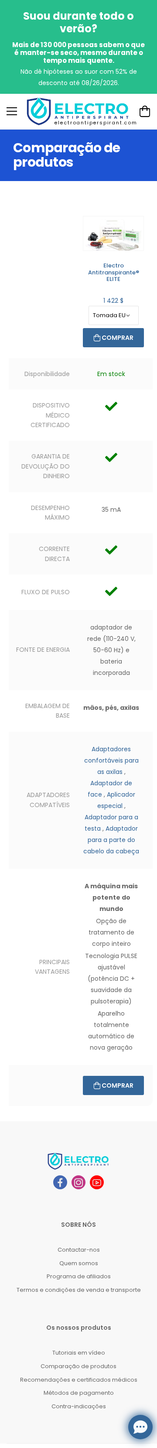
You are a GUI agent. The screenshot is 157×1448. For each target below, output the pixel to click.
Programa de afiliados (79, 1276)
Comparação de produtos (78, 1366)
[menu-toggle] (12, 111)
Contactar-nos (79, 1250)
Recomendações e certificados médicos (78, 1380)
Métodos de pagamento (79, 1393)
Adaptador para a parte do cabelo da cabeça (111, 840)
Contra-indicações (78, 1406)
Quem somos (78, 1263)
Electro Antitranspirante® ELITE (113, 272)
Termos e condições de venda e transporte (79, 1290)
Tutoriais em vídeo (78, 1353)
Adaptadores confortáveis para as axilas (111, 760)
